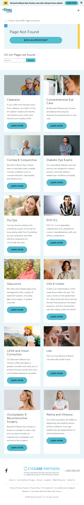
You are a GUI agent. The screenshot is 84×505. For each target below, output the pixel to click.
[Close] (81, 3)
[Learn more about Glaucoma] (22, 269)
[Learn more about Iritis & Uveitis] (62, 269)
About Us (12, 480)
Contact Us (71, 480)
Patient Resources (59, 480)
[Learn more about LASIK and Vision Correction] (22, 336)
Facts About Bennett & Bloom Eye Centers (46, 491)
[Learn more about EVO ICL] (62, 205)
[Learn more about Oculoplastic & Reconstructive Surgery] (22, 400)
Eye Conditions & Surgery (26, 480)
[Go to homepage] (10, 10)
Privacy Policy (35, 488)
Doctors (39, 480)
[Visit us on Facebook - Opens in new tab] (6, 470)
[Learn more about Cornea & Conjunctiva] (22, 145)
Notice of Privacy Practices (19, 488)
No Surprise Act (47, 488)
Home (11, 20)
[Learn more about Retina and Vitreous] (62, 400)
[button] (78, 10)
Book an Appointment (36, 40)
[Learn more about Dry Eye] (22, 205)
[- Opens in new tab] (41, 469)
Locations (47, 480)
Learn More (17, 126)
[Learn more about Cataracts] (22, 85)
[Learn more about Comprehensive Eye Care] (62, 85)
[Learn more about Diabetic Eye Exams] (62, 145)
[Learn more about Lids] (62, 336)
